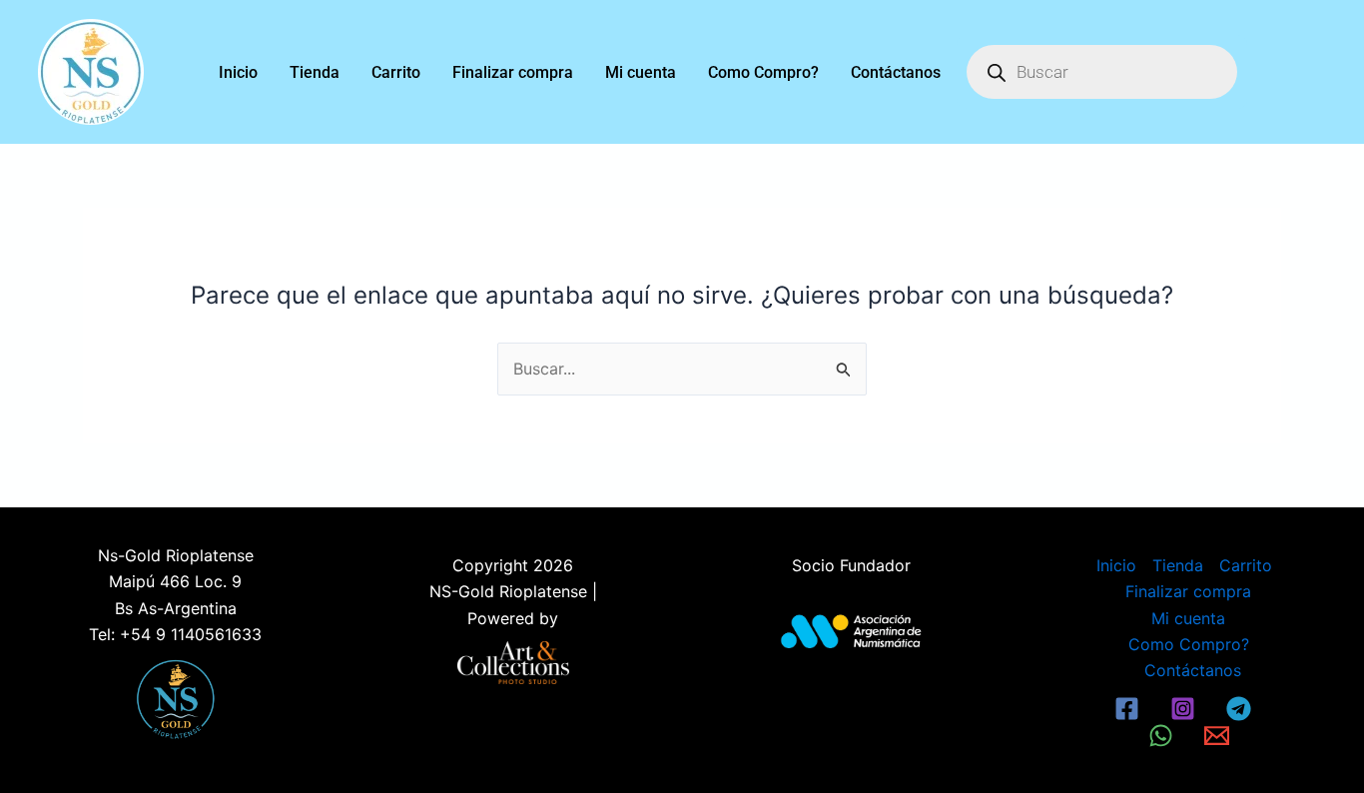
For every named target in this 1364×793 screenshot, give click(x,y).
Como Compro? (763, 72)
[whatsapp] (1164, 735)
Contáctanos (896, 72)
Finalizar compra (512, 72)
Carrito (395, 72)
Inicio (238, 72)
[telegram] (1241, 708)
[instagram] (1185, 708)
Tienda (315, 72)
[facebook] (1130, 708)
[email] (1219, 735)
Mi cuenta (640, 72)
